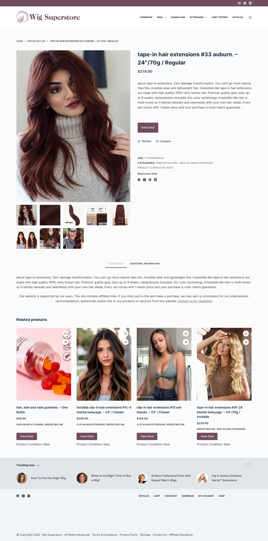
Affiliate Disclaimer (181, 534)
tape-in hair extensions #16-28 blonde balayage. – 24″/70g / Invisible (219, 412)
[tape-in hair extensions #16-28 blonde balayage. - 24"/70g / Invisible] (224, 364)
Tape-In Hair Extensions (196, 162)
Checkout (171, 496)
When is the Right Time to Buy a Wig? (111, 478)
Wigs (160, 17)
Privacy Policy (129, 534)
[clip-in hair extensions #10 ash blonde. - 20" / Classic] (164, 364)
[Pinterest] (150, 179)
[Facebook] (239, 3)
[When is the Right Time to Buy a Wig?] (82, 478)
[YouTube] (250, 3)
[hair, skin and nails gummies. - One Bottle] (43, 364)
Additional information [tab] (145, 263)
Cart (157, 496)
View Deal (148, 127)
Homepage (146, 17)
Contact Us (160, 534)
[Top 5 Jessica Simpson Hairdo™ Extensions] (202, 478)
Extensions (197, 17)
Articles (237, 17)
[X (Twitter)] (244, 3)
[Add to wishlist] (65, 333)
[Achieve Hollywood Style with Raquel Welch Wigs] (142, 478)
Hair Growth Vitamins (30, 424)
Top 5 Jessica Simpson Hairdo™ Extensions (226, 478)
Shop (222, 496)
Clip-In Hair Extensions (91, 424)
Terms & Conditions (104, 534)
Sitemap (145, 534)
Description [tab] (116, 263)
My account (206, 496)
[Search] (250, 17)
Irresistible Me (166, 162)
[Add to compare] (65, 342)
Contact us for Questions (195, 301)
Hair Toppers (220, 17)
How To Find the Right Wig (48, 478)
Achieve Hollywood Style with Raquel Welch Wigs (171, 478)
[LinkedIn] (155, 179)
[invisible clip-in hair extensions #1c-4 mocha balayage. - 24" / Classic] (104, 364)
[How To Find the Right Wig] (21, 478)
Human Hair (178, 17)
